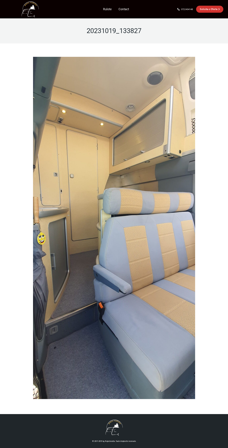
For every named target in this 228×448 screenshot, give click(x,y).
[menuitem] (107, 9)
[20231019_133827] (114, 228)
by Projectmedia (109, 441)
